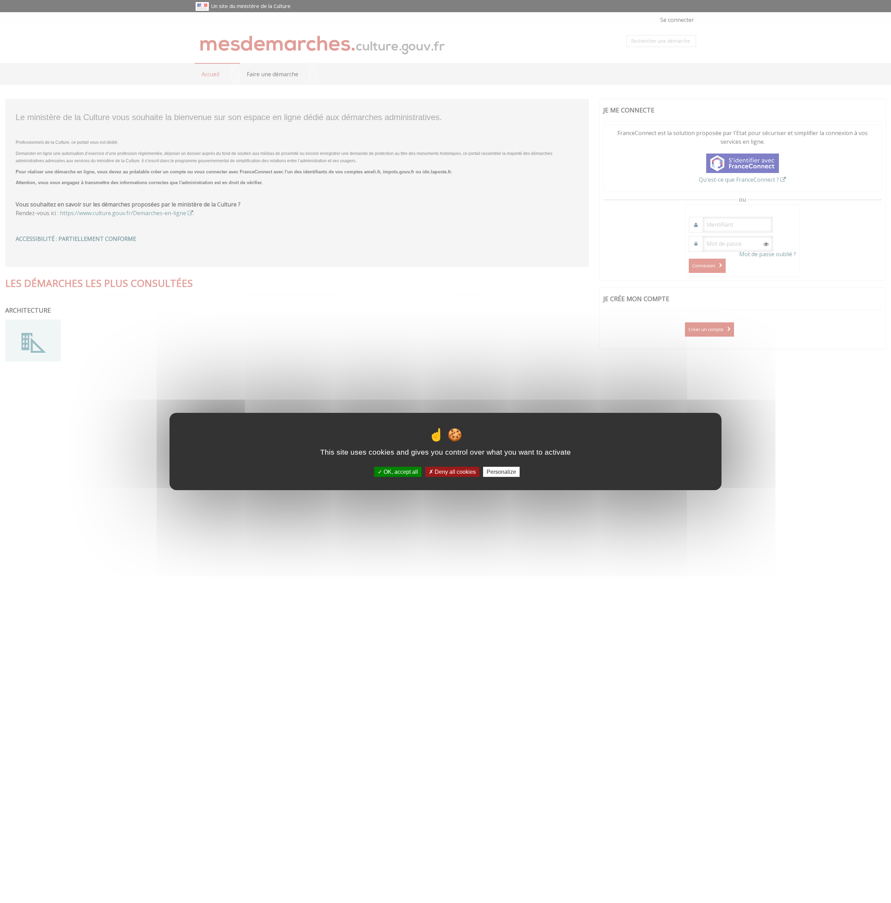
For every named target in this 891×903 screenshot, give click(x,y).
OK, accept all (400, 472)
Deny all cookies (454, 472)
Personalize (501, 472)
